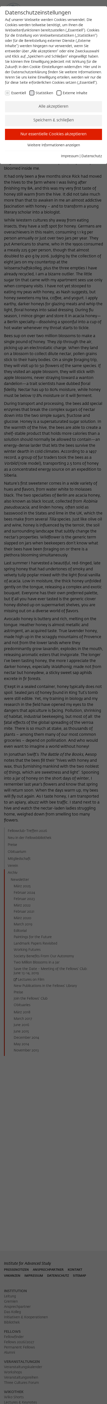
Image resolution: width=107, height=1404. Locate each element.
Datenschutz (91, 156)
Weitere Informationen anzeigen (53, 145)
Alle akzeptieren (53, 107)
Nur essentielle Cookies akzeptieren (53, 134)
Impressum (70, 156)
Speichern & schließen (53, 120)
